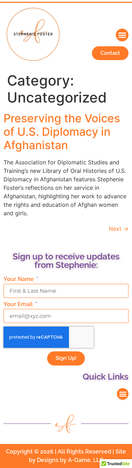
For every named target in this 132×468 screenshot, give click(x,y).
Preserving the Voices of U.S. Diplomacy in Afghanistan (62, 131)
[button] (122, 35)
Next (118, 228)
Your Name (19, 279)
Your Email (19, 305)
